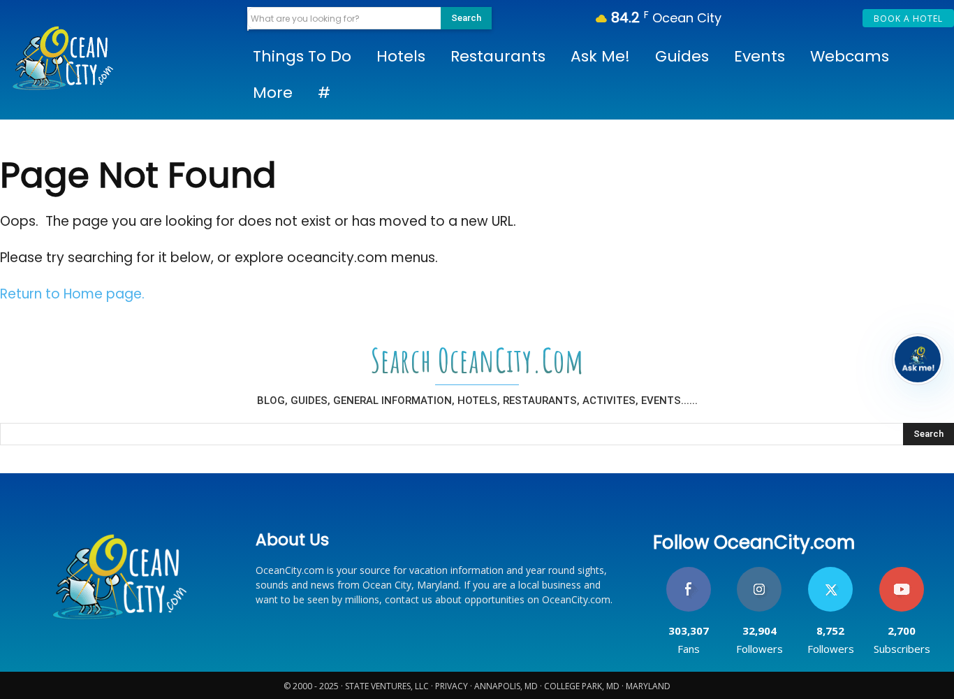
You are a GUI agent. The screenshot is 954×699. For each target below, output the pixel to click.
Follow (759, 572)
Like (688, 572)
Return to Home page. (72, 293)
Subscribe (901, 572)
